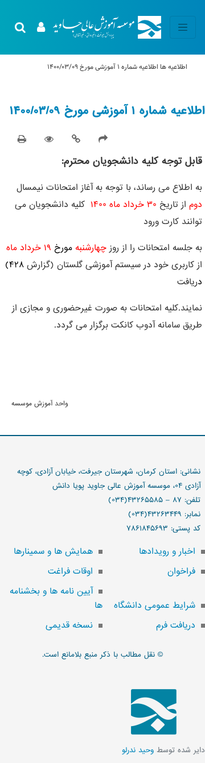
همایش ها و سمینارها (53, 551)
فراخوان (181, 571)
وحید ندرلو (138, 750)
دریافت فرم (175, 625)
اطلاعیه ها (173, 67)
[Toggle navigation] (183, 27)
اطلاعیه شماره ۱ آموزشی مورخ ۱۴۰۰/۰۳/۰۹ (107, 110)
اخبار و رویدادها (167, 551)
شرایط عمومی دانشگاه (154, 605)
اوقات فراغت (70, 571)
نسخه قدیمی (69, 625)
